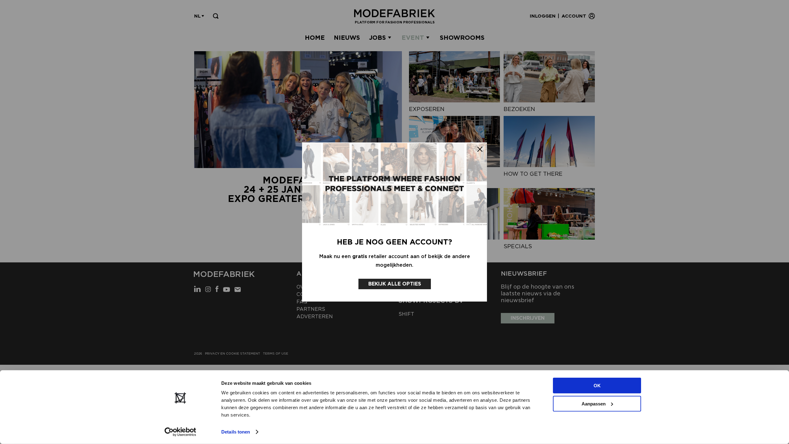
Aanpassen (594, 403)
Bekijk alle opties (394, 284)
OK (597, 385)
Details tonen (235, 431)
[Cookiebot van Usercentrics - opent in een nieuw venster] (180, 432)
